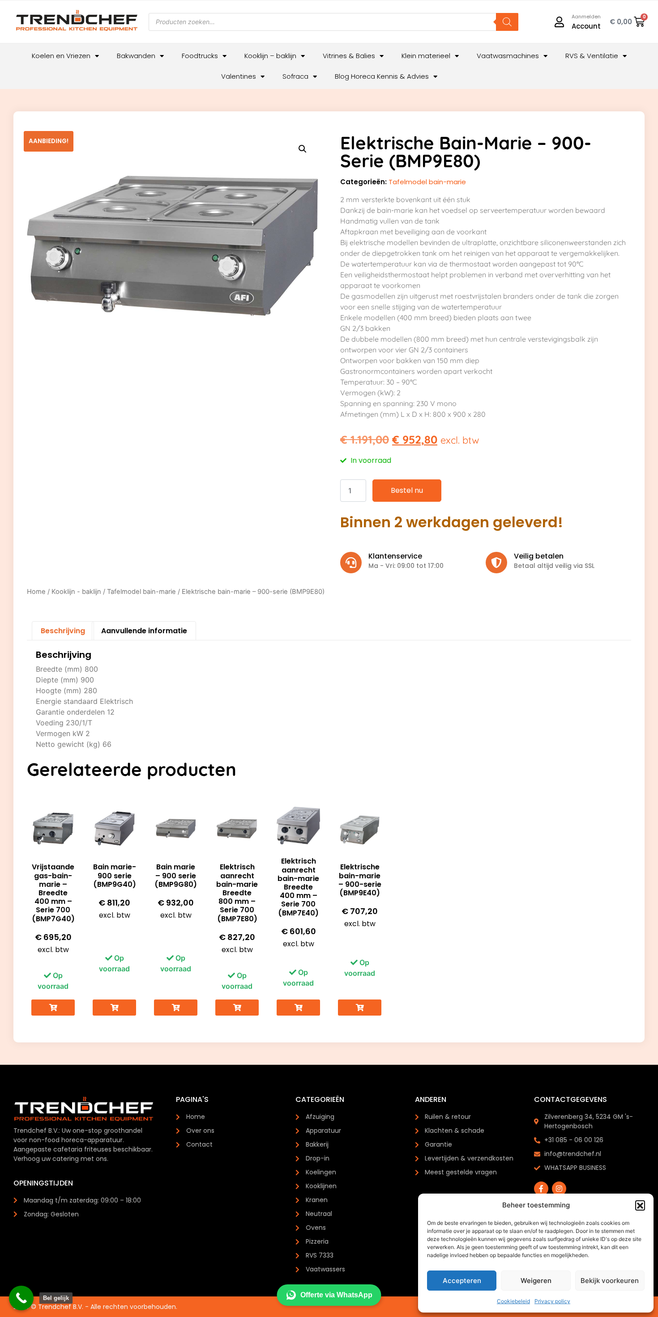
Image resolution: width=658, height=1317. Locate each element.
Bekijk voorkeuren (610, 1280)
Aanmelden (586, 16)
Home (36, 592)
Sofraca (295, 76)
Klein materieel (426, 55)
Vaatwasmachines (508, 55)
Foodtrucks (200, 55)
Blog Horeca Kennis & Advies (382, 76)
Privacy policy (552, 1301)
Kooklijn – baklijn (270, 55)
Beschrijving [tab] (63, 631)
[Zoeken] (507, 22)
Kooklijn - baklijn (76, 592)
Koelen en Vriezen (61, 55)
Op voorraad (53, 981)
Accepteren (462, 1280)
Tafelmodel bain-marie (427, 181)
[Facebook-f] (541, 1188)
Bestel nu (407, 490)
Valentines (238, 76)
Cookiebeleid (513, 1301)
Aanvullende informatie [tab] (144, 631)
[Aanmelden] (559, 22)
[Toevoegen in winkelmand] (53, 1007)
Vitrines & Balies (349, 55)
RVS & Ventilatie (591, 55)
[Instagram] (559, 1188)
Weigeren (536, 1280)
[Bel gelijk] (21, 1298)
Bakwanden (136, 55)
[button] (640, 1205)
